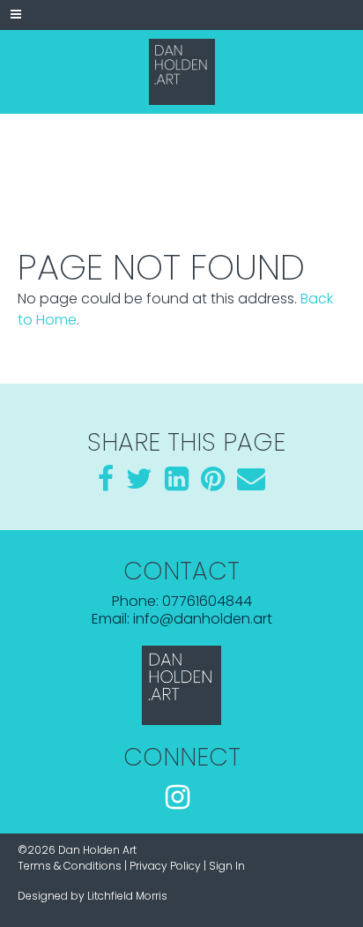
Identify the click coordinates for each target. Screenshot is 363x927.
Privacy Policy (165, 865)
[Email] (251, 484)
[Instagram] (177, 799)
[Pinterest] (213, 484)
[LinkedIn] (177, 484)
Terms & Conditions (70, 865)
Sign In (227, 865)
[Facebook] (106, 484)
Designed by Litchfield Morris (92, 895)
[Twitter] (139, 484)
